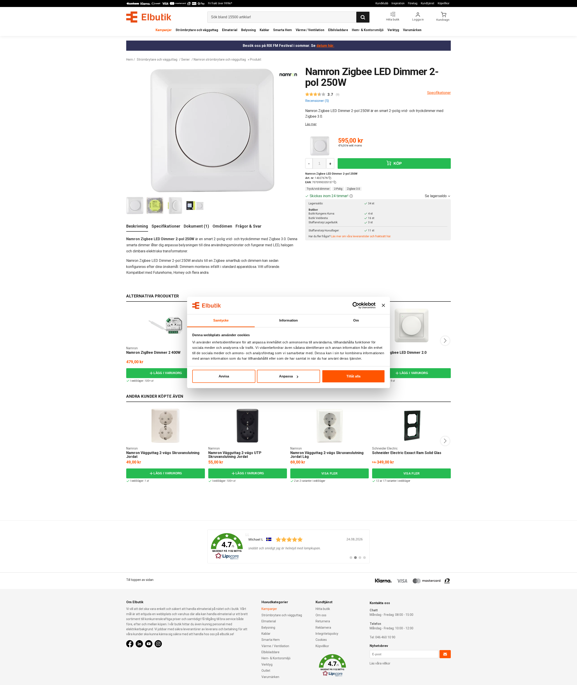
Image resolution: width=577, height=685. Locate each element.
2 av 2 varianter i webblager (309, 480)
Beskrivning (137, 226)
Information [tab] (288, 320)
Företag (412, 3)
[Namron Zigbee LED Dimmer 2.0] (411, 325)
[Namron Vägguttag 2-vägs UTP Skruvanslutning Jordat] (247, 426)
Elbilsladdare (338, 30)
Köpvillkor (443, 3)
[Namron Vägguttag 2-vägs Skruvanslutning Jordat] (165, 426)
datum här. (325, 45)
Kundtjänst (427, 3)
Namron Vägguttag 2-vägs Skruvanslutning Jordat (162, 455)
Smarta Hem (282, 30)
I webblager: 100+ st (141, 380)
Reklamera (323, 627)
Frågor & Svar (248, 226)
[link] (288, 546)
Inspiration (398, 3)
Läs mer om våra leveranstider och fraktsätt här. (361, 236)
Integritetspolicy (327, 633)
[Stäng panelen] (383, 305)
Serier (185, 59)
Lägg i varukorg (167, 373)
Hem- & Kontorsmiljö (368, 30)
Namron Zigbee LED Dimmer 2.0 (399, 352)
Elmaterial (229, 30)
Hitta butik (323, 609)
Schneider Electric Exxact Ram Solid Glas (406, 453)
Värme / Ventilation (310, 30)
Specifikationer (165, 226)
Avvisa (224, 376)
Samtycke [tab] (221, 320)
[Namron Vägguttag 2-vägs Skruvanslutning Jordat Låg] (329, 426)
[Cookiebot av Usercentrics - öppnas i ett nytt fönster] (356, 305)
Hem (129, 59)
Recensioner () (317, 101)
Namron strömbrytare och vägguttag (220, 59)
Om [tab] (356, 320)
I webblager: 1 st (139, 480)
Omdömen (222, 226)
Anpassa (286, 376)
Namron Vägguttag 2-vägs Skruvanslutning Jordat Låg (327, 455)
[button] (351, 196)
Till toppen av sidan (139, 580)
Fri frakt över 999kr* (220, 3)
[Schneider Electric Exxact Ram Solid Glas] (411, 426)
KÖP (397, 163)
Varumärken (412, 30)
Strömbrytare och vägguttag (197, 30)
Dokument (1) (196, 226)
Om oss (321, 615)
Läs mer (311, 124)
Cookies (321, 640)
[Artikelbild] (319, 146)
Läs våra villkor (380, 663)
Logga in (418, 19)
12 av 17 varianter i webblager (393, 480)
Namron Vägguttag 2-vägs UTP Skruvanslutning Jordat (234, 455)
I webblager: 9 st (385, 380)
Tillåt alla (353, 376)
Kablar (264, 30)
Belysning (248, 30)
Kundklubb (382, 3)
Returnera (323, 621)
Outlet (265, 670)
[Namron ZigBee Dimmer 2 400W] (165, 325)
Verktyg (393, 30)
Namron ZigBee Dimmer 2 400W (153, 352)
